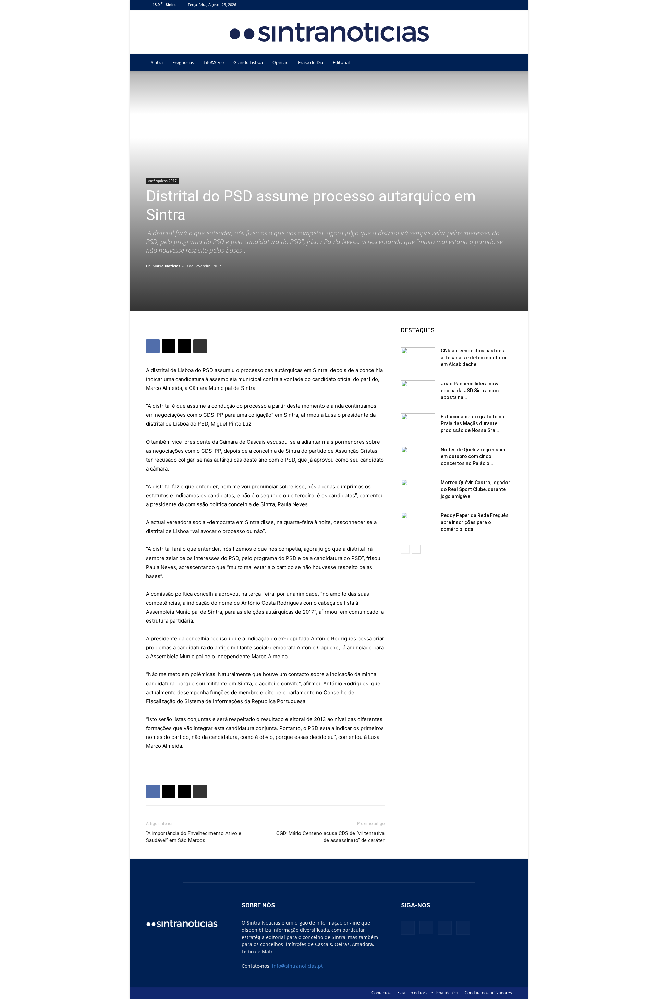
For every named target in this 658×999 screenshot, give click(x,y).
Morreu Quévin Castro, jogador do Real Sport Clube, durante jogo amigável (475, 489)
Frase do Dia (310, 62)
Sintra (157, 62)
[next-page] (416, 549)
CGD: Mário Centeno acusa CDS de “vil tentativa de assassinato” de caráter (330, 837)
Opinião (280, 62)
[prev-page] (405, 549)
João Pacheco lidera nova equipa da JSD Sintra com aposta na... (470, 390)
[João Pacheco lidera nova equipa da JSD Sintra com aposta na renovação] (418, 392)
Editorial (341, 62)
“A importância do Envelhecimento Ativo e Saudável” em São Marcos (193, 837)
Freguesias (183, 62)
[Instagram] (484, 4)
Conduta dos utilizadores (488, 993)
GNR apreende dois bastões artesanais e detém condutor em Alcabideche (474, 357)
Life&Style (214, 62)
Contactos (381, 993)
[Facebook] (473, 4)
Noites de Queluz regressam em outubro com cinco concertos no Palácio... (473, 456)
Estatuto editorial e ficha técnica (427, 993)
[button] (504, 63)
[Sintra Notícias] (329, 32)
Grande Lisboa (248, 62)
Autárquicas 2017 (162, 180)
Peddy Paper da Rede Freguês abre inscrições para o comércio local (475, 522)
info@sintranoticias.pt (297, 966)
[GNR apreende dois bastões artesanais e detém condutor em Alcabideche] (418, 359)
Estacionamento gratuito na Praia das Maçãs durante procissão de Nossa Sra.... (472, 423)
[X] (495, 4)
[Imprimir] (200, 346)
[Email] (184, 346)
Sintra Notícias (166, 265)
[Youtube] (507, 4)
